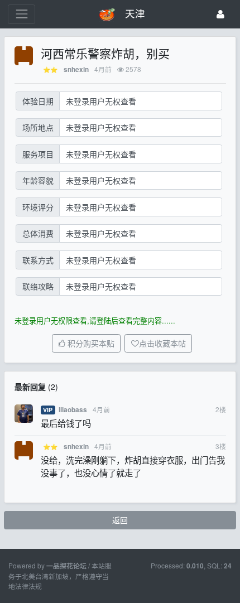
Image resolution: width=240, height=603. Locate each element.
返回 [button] (120, 519)
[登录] (220, 14)
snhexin (76, 69)
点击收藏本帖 (162, 344)
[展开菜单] (21, 14)
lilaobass (73, 409)
